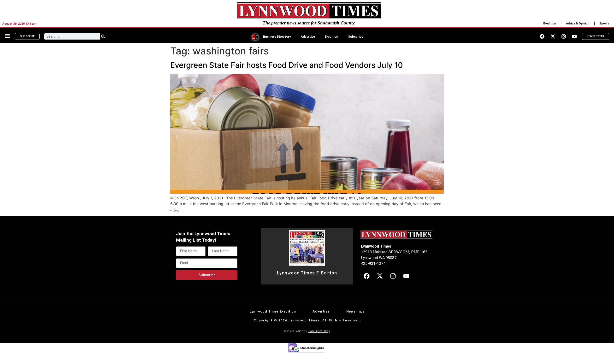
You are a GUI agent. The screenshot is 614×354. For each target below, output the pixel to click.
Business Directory (277, 36)
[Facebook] (542, 36)
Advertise (308, 36)
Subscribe (355, 36)
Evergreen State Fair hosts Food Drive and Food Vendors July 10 (286, 65)
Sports (604, 23)
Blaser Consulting (319, 331)
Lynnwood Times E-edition (273, 311)
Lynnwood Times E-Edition (307, 273)
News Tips (355, 311)
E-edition (549, 23)
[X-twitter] (553, 36)
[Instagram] (563, 36)
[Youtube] (574, 36)
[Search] (103, 36)
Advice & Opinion (577, 23)
